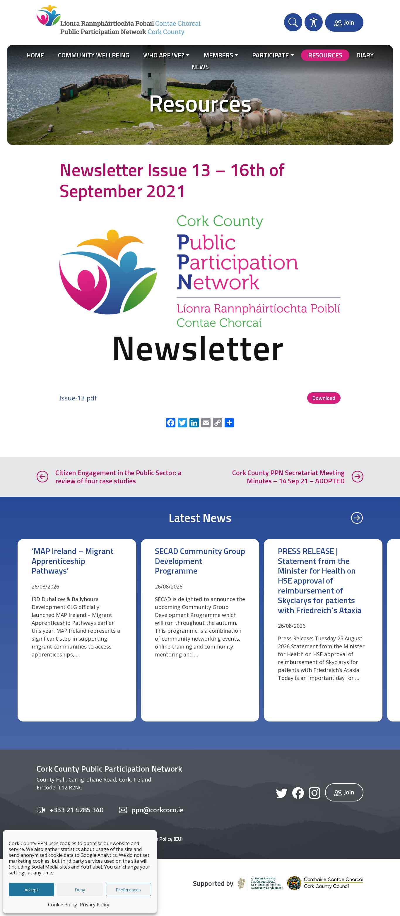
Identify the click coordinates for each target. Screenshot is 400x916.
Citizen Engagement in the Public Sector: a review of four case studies (118, 476)
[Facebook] (298, 792)
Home (35, 55)
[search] (293, 22)
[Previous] (357, 517)
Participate (270, 55)
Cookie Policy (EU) (163, 839)
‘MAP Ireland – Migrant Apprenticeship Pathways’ (73, 561)
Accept (31, 890)
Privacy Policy (94, 904)
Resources (325, 55)
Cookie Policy (62, 904)
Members (218, 55)
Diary (365, 55)
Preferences (128, 890)
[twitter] (282, 792)
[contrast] (314, 22)
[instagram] (314, 792)
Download (323, 398)
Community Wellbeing (93, 55)
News (200, 67)
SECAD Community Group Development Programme (200, 561)
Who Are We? (163, 55)
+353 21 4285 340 (76, 810)
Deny (80, 890)
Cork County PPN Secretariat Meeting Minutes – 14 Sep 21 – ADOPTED (288, 476)
